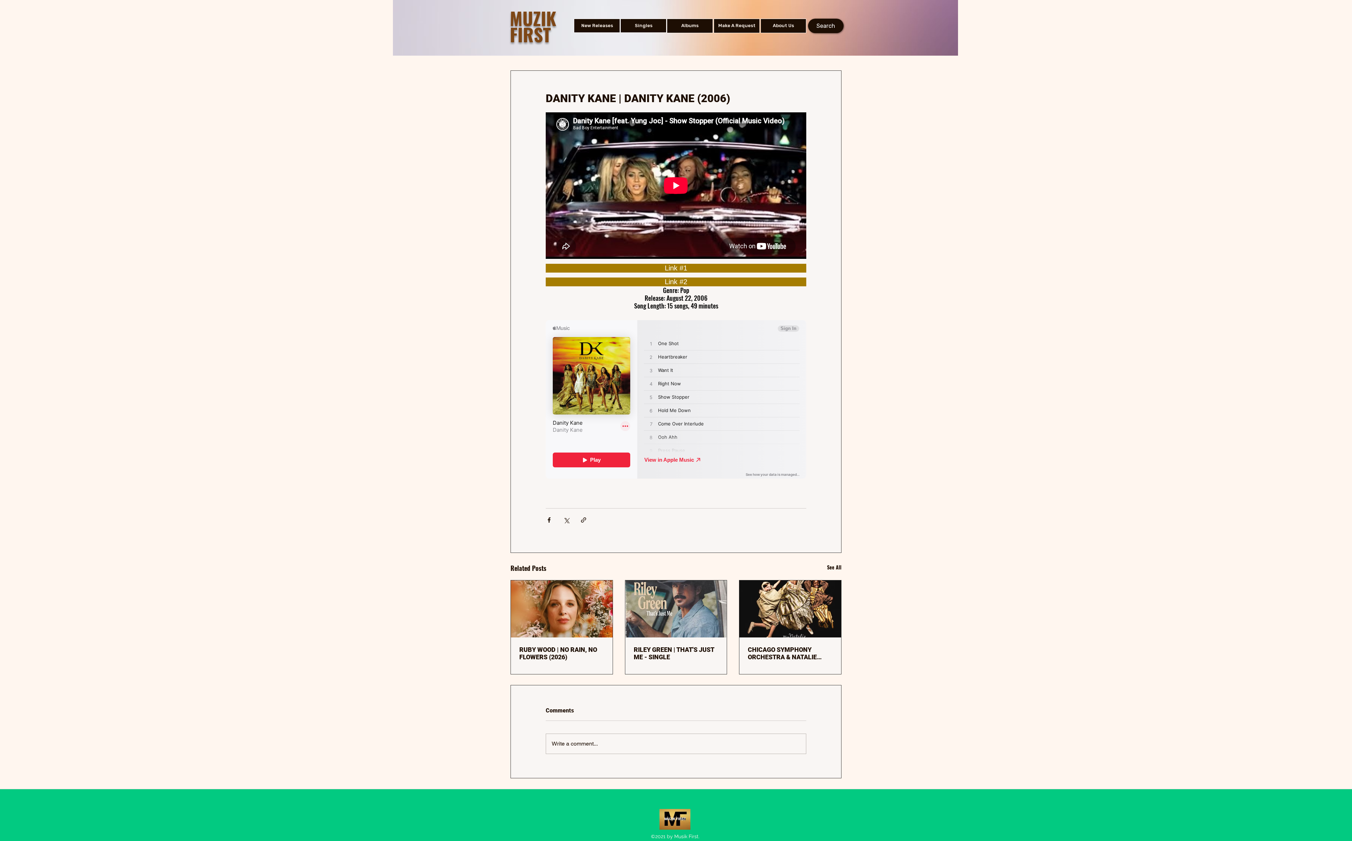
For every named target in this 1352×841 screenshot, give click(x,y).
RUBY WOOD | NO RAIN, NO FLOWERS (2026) (558, 653)
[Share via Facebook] (549, 520)
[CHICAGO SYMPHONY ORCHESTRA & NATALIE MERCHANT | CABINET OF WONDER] (790, 608)
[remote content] (676, 268)
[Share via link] (583, 520)
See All (834, 567)
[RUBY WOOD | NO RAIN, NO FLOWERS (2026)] (562, 608)
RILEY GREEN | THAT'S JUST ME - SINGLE (674, 653)
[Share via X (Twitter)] (566, 520)
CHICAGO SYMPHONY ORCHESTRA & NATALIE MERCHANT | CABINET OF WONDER (785, 653)
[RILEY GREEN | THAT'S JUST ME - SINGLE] (676, 608)
